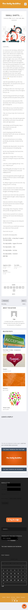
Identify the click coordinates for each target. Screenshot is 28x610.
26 (11, 580)
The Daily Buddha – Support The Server (12, 243)
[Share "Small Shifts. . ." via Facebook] (5, 287)
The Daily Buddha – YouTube (10, 250)
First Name (4, 485)
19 (11, 577)
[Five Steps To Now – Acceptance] (14, 341)
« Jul (2, 586)
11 (7, 573)
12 (11, 573)
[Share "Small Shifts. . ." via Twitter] (8, 287)
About (8, 597)
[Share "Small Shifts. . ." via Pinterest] (14, 287)
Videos (18, 597)
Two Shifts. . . (17, 265)
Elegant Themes (11, 595)
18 (7, 577)
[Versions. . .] (14, 379)
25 (7, 580)
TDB (10, 18)
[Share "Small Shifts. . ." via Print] (14, 290)
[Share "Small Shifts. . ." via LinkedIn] (17, 287)
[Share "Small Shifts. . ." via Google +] (11, 287)
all (20, 18)
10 (3, 573)
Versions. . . (6, 388)
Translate (12, 540)
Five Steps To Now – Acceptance (12, 350)
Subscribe (14, 599)
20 (14, 577)
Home (3, 597)
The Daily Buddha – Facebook (10, 253)
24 (3, 580)
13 (14, 573)
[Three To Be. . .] (14, 399)
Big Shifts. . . (6, 270)
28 (18, 580)
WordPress (24, 595)
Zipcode (3, 494)
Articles (13, 597)
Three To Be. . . (7, 407)
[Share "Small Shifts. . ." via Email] (23, 287)
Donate (23, 597)
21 (18, 577)
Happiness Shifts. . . (7, 265)
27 (14, 580)
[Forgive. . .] (14, 360)
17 (3, 577)
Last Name (4, 489)
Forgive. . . (6, 369)
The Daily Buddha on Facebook (13, 469)
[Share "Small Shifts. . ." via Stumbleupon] (20, 287)
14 (18, 573)
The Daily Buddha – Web (9, 247)
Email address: (5, 498)
